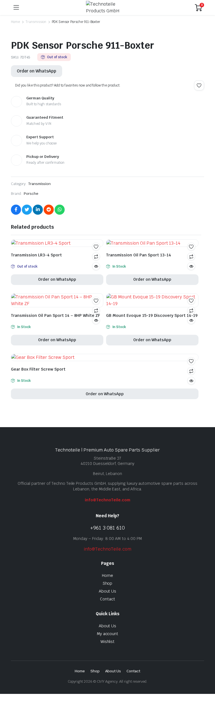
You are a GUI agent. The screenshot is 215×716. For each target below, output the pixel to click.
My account (107, 633)
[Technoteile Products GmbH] (107, 7)
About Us (107, 591)
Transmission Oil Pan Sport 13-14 (138, 255)
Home (15, 22)
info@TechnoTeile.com (107, 499)
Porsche (31, 193)
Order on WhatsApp (36, 71)
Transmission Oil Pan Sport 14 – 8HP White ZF (55, 315)
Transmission (35, 22)
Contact (107, 599)
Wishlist (108, 641)
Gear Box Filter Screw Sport (38, 369)
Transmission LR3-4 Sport (36, 255)
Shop (108, 583)
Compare (96, 310)
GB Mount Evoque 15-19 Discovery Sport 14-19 (152, 315)
